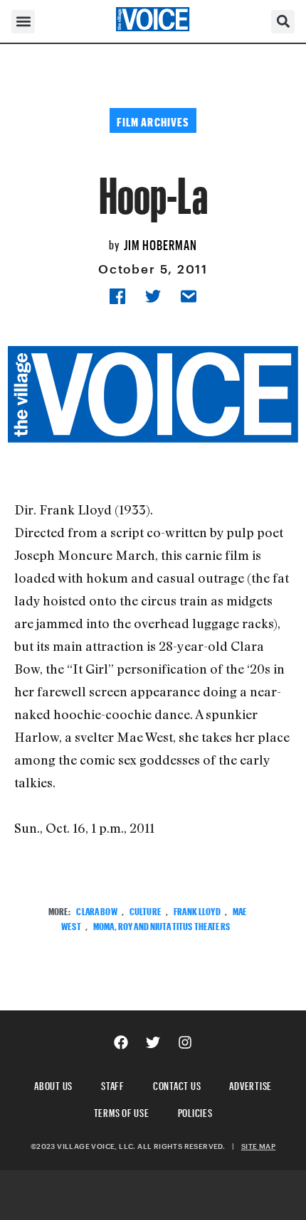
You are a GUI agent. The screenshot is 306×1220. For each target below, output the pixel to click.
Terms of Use (121, 1111)
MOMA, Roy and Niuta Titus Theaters (161, 924)
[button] (23, 21)
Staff (113, 1084)
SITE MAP (258, 1146)
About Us (53, 1084)
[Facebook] (121, 1042)
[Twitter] (153, 1042)
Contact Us (177, 1084)
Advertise (250, 1084)
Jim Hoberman (160, 243)
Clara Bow (96, 909)
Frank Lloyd (197, 909)
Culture (146, 909)
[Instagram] (185, 1042)
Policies (195, 1111)
